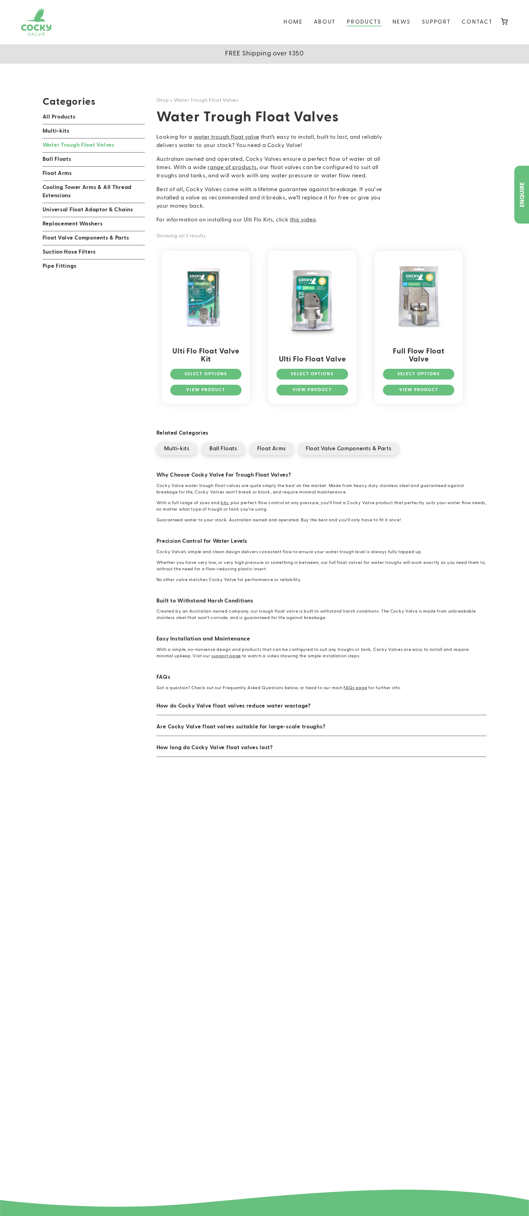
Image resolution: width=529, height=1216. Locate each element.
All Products (59, 117)
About (325, 22)
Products (364, 22)
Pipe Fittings (60, 266)
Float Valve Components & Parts (86, 238)
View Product (205, 390)
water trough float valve (226, 137)
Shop (162, 100)
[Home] (36, 22)
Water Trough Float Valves (78, 145)
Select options (206, 374)
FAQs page (355, 688)
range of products (232, 167)
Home (293, 22)
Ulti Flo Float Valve (312, 359)
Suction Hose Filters (69, 252)
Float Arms (57, 173)
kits (224, 503)
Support (436, 22)
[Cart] (504, 22)
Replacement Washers (73, 224)
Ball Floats (57, 159)
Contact (477, 22)
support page (226, 656)
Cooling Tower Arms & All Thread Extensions (87, 191)
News (401, 22)
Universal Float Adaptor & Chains (88, 210)
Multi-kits (56, 131)
